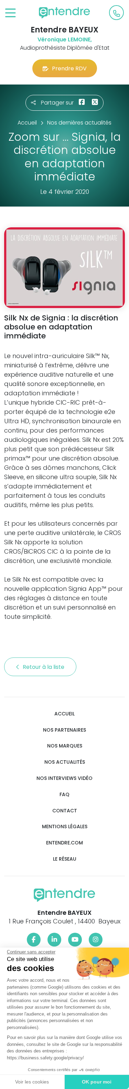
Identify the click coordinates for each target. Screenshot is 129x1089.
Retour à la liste (44, 667)
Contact (64, 811)
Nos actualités (64, 762)
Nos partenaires (64, 730)
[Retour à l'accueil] (64, 13)
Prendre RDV (69, 68)
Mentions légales (64, 827)
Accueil (64, 714)
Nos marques (64, 746)
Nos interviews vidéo (64, 778)
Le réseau (64, 859)
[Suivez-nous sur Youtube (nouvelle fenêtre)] (75, 940)
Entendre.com (64, 843)
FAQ (64, 795)
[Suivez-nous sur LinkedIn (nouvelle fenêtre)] (54, 940)
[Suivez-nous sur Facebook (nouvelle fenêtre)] (34, 940)
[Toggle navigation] (10, 13)
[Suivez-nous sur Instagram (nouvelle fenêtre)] (96, 940)
